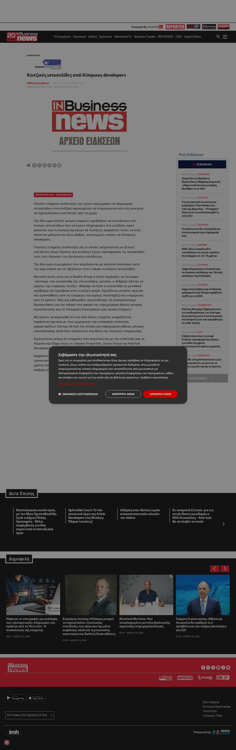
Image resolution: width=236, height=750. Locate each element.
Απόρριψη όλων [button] (123, 393)
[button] (118, 383)
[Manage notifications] (7, 742)
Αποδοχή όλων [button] (160, 393)
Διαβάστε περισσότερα (154, 377)
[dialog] (118, 375)
